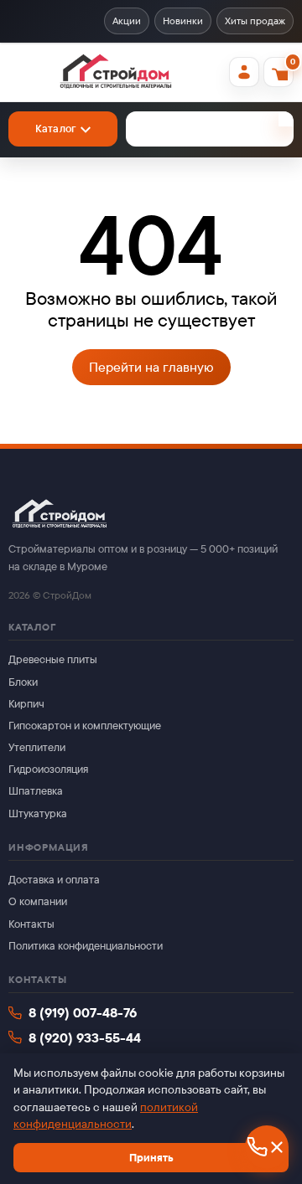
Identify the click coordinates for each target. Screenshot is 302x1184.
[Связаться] (267, 1147)
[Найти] (286, 118)
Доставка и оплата (54, 880)
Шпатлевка (35, 791)
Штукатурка (37, 813)
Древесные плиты (52, 659)
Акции (126, 21)
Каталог (55, 128)
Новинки (183, 21)
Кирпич (26, 704)
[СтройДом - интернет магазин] (115, 72)
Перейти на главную (151, 367)
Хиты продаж (255, 21)
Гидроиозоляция (48, 769)
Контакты (31, 924)
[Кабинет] (244, 72)
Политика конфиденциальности (85, 946)
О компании (37, 901)
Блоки (23, 682)
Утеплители (36, 747)
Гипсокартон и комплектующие (84, 725)
